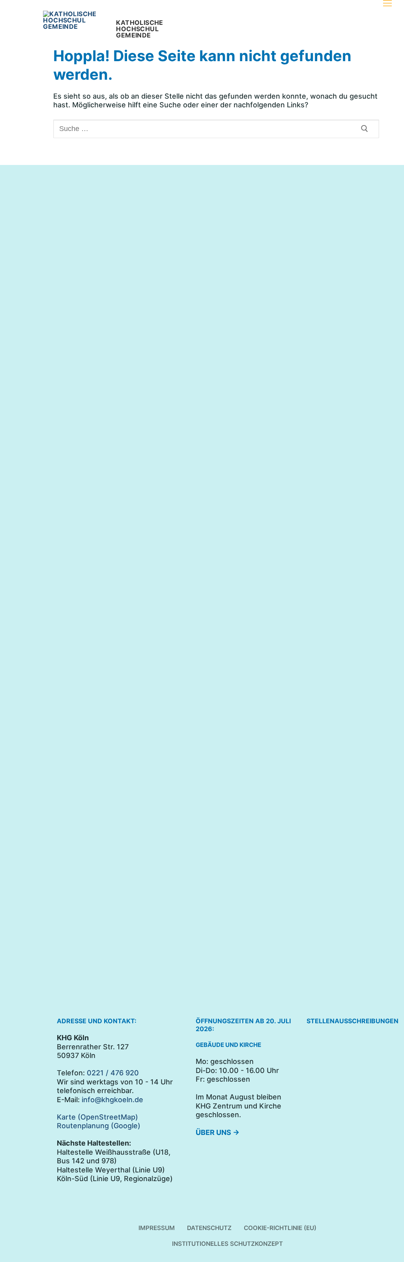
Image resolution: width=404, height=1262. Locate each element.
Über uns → (217, 1132)
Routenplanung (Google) (98, 1126)
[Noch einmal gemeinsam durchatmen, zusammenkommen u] (173, 315)
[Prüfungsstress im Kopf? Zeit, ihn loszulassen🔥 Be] (253, 306)
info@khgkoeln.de (112, 1099)
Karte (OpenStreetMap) (97, 1117)
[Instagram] (88, 184)
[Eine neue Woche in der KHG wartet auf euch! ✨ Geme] (92, 585)
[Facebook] (73, 184)
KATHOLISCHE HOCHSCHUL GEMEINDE (139, 28)
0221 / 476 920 (113, 1073)
